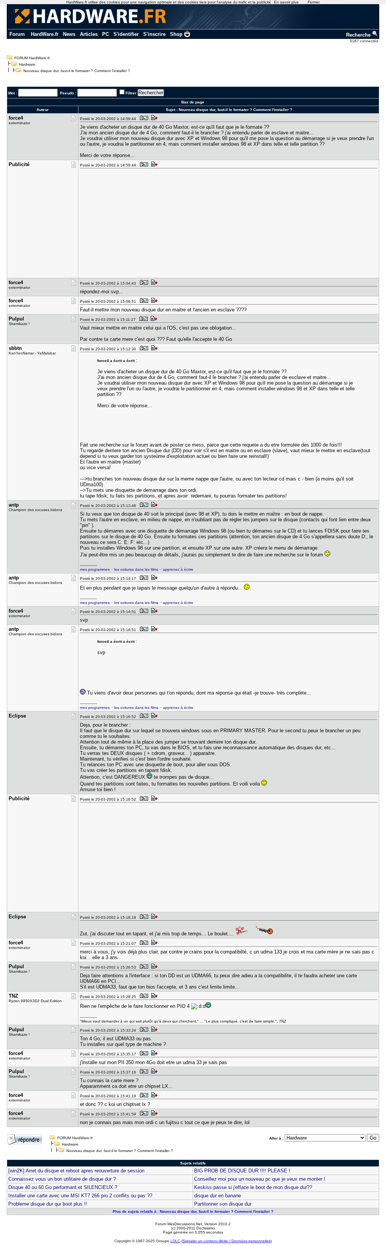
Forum (17, 34)
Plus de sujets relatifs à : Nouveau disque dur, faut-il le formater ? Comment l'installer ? (193, 1211)
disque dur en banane (217, 1195)
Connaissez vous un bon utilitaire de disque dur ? (62, 1179)
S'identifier (126, 34)
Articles (89, 34)
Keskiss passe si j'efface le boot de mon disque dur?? (253, 1187)
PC (105, 34)
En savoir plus (286, 2)
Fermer (314, 2)
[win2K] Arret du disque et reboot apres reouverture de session (76, 1171)
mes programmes (95, 569)
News (69, 34)
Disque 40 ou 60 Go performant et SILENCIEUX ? (62, 1187)
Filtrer (131, 93)
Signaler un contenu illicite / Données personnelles (226, 1241)
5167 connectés (364, 41)
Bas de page (192, 102)
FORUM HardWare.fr (32, 58)
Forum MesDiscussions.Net (178, 1224)
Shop (176, 34)
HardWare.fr (44, 34)
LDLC (175, 1241)
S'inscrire (154, 34)
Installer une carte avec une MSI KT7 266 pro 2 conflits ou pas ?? (80, 1195)
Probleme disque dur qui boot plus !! (47, 1204)
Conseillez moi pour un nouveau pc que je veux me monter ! (259, 1179)
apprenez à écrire (178, 569)
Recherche (359, 35)
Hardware (27, 64)
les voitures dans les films (136, 569)
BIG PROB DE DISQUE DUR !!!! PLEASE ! (242, 1171)
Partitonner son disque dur (222, 1204)
